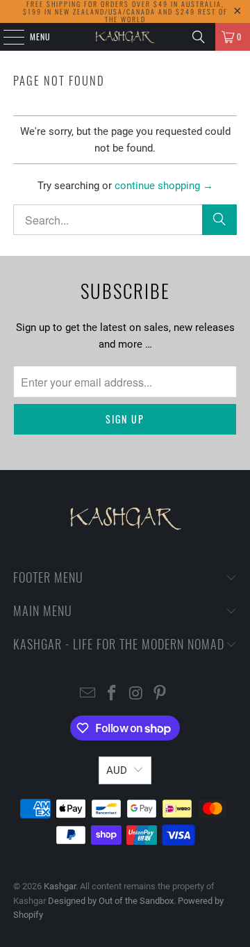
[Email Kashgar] (88, 694)
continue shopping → (164, 185)
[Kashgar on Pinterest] (160, 694)
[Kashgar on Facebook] (112, 694)
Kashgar (60, 886)
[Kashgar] (125, 37)
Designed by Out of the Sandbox (111, 901)
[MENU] (6, 37)
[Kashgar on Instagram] (136, 694)
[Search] (198, 37)
